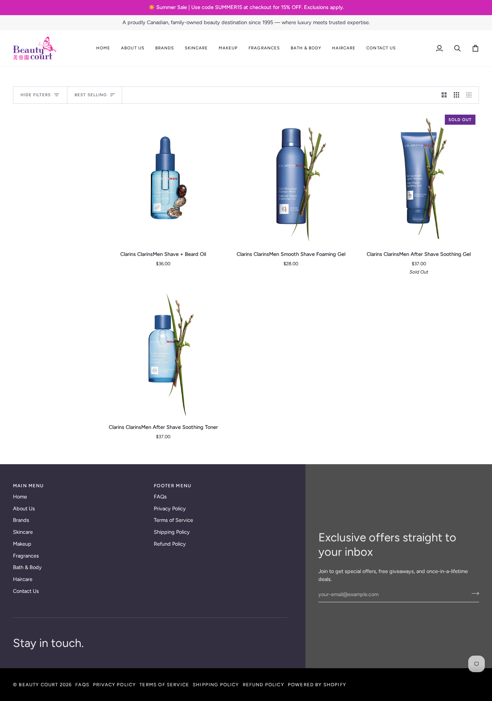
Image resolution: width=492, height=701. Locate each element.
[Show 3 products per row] (456, 95)
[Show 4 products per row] (471, 95)
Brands (21, 520)
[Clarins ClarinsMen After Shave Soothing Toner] (163, 351)
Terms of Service (173, 520)
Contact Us (26, 591)
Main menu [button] (28, 485)
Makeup (22, 544)
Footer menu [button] (172, 485)
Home (20, 496)
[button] (132, 48)
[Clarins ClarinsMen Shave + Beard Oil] (163, 178)
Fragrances (26, 556)
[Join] (473, 593)
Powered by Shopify (317, 684)
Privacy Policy (170, 508)
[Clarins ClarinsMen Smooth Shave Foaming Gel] (291, 178)
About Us (24, 508)
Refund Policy (170, 544)
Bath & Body (27, 567)
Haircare (22, 579)
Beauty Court (38, 684)
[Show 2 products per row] (444, 95)
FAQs (160, 496)
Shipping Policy (172, 532)
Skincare (23, 532)
